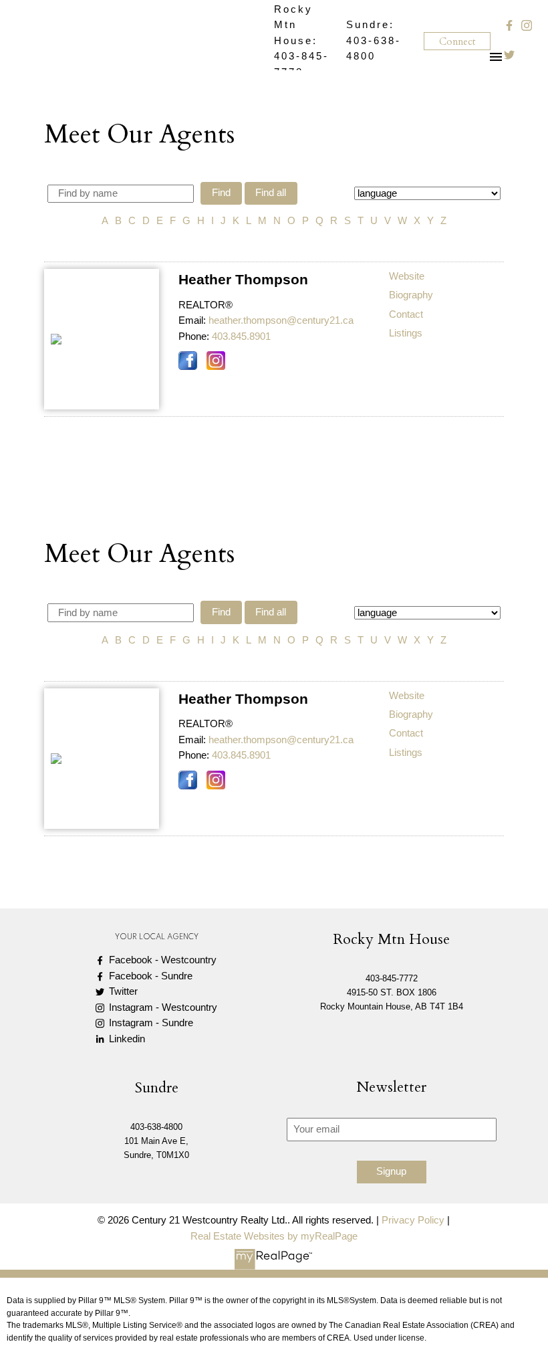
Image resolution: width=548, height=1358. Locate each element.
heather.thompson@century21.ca (281, 320)
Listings (405, 333)
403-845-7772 (392, 978)
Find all (270, 192)
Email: (192, 320)
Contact (406, 314)
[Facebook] (509, 28)
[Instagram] (526, 28)
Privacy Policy (413, 1220)
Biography (411, 295)
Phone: (193, 336)
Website (406, 276)
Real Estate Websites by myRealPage (274, 1236)
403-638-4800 (156, 1127)
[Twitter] (509, 57)
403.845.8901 (241, 336)
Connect (457, 41)
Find (221, 192)
